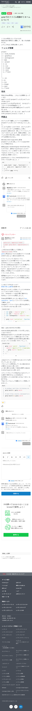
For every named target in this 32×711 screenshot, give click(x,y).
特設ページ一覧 (5, 596)
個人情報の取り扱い (11, 618)
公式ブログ (18, 582)
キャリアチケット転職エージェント (22, 660)
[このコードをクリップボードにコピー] (30, 163)
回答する (16, 493)
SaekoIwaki (27, 26)
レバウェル (18, 670)
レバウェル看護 (19, 673)
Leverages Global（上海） (8, 691)
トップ (2, 556)
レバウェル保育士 (6, 676)
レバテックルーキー (7, 607)
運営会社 (4, 616)
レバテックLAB (20, 610)
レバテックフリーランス (8, 604)
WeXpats (4, 687)
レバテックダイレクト (7, 610)
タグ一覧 (4, 591)
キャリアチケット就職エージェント (22, 651)
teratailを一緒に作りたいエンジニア (15, 574)
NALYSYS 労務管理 (20, 694)
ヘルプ (17, 591)
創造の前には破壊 (7, 286)
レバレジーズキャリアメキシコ (22, 691)
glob (3, 254)
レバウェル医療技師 (20, 676)
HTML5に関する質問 (10, 556)
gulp (16, 23)
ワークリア (4, 667)
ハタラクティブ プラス (21, 663)
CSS (12, 23)
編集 (25, 239)
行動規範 (15, 213)
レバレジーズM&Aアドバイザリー (22, 667)
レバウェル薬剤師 (20, 682)
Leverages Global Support (22, 687)
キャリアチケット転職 (7, 659)
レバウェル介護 (5, 673)
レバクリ (4, 670)
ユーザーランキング (6, 593)
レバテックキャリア (21, 607)
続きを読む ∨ (9, 193)
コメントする (21, 216)
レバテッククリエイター (22, 604)
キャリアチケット (6, 651)
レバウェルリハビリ (6, 679)
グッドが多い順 (26, 228)
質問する (16, 534)
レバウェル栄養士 (20, 679)
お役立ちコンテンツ (20, 593)
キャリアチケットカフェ (7, 655)
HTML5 (3, 23)
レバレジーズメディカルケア (8, 684)
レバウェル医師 (5, 682)
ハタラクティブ (5, 663)
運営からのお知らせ (20, 585)
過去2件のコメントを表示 (18, 414)
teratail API (19, 588)
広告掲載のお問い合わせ (7, 620)
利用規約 (9, 616)
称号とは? (4, 588)
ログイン (23, 2)
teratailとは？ (5, 582)
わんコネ (18, 684)
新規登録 (28, 2)
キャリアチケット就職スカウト (22, 655)
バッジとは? (5, 585)
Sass (8, 23)
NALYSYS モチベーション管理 (9, 694)
